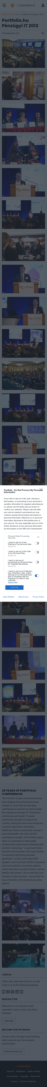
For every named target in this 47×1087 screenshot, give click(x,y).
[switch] (37, 543)
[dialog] (23, 543)
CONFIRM (14, 587)
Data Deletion (8, 597)
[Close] (41, 490)
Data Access (23, 597)
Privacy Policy (38, 597)
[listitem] (23, 537)
